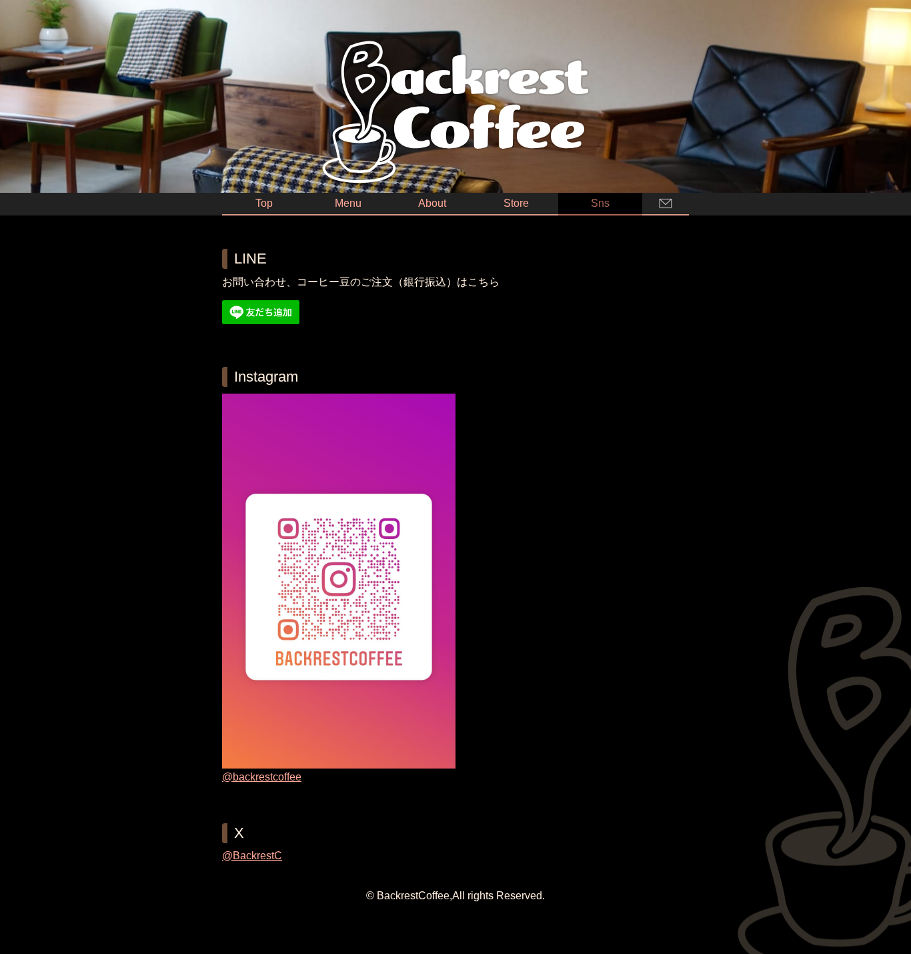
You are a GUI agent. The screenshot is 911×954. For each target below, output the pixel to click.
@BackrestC (252, 855)
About (432, 203)
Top (264, 203)
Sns (600, 203)
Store (516, 203)
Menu (348, 203)
